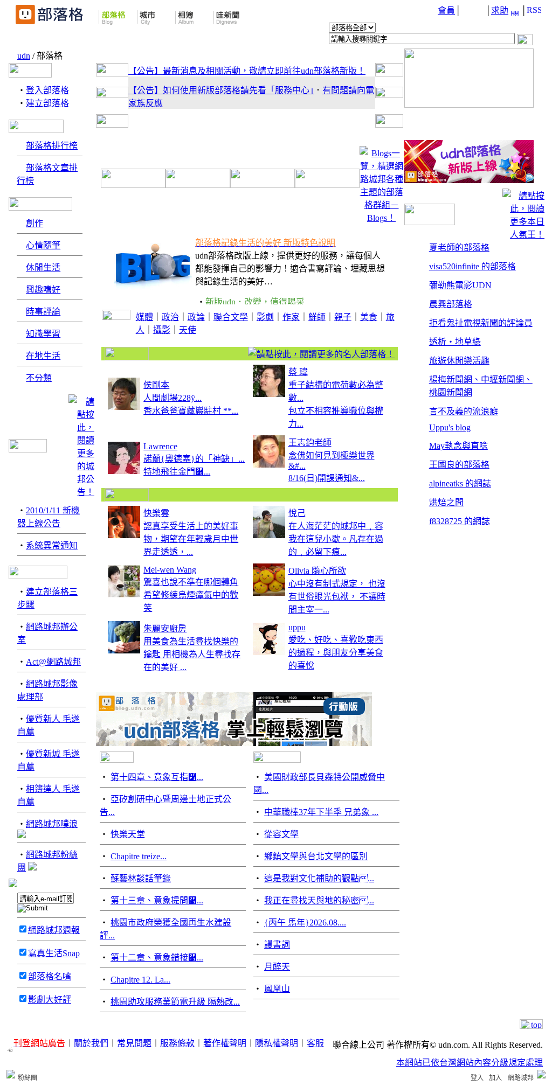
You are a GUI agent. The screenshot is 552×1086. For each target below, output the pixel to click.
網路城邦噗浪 (52, 824)
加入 (495, 1078)
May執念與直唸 (458, 445)
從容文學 (281, 834)
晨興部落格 (450, 304)
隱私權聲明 (276, 1043)
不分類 (39, 377)
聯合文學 (230, 317)
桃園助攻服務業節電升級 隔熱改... (175, 1001)
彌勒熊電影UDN (460, 285)
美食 (368, 317)
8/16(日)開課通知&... (326, 478)
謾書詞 (277, 944)
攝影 (161, 330)
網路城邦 (521, 1078)
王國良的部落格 (459, 464)
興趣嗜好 (43, 289)
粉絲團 (27, 1078)
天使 (187, 330)
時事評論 (43, 311)
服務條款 (177, 1043)
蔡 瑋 (298, 372)
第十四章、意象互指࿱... (157, 777)
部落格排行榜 (52, 145)
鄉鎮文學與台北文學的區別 (316, 856)
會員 (446, 10)
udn (23, 55)
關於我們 (91, 1043)
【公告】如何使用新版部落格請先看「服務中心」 (221, 90)
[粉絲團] (10, 1074)
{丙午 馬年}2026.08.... (305, 922)
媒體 (144, 317)
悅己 (297, 513)
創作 (34, 223)
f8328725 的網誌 (459, 521)
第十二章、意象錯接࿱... (157, 957)
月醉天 (277, 966)
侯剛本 (156, 384)
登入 (477, 1078)
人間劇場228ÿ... (172, 397)
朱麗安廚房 (165, 628)
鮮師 (317, 317)
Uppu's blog (450, 427)
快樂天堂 (128, 834)
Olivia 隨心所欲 (317, 570)
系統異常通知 (52, 545)
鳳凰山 (277, 988)
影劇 (265, 317)
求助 (499, 10)
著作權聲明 (224, 1043)
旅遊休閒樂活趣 (459, 360)
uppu (297, 627)
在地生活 (43, 355)
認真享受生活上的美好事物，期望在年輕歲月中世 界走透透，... (190, 538)
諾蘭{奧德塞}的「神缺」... (194, 458)
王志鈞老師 (310, 442)
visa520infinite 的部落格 (472, 266)
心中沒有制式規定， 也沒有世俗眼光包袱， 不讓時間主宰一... (336, 596)
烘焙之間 (446, 502)
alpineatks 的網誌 (460, 483)
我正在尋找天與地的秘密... (319, 900)
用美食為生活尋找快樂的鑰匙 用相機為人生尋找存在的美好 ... (191, 654)
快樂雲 (156, 513)
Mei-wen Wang (169, 569)
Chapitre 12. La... (140, 979)
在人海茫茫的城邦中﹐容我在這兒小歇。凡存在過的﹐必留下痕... (335, 538)
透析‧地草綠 (455, 341)
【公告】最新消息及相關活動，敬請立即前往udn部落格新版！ (246, 70)
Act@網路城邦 (53, 661)
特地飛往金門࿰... (176, 471)
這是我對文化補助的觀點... (319, 878)
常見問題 (134, 1043)
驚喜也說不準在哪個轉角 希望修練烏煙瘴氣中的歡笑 (190, 594)
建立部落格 (47, 103)
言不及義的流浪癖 (463, 411)
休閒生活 (43, 267)
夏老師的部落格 (459, 247)
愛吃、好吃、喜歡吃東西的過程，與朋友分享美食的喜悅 (335, 652)
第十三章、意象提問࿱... (157, 900)
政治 (170, 317)
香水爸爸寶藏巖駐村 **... (190, 410)
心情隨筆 (43, 245)
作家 (291, 317)
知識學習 (43, 333)
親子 (342, 317)
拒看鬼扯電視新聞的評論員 (481, 323)
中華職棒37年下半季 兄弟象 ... (321, 812)
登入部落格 (47, 90)
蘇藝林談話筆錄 (141, 878)
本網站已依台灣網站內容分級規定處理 (469, 1062)
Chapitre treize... (139, 856)
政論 (196, 317)
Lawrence (160, 446)
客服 (315, 1043)
